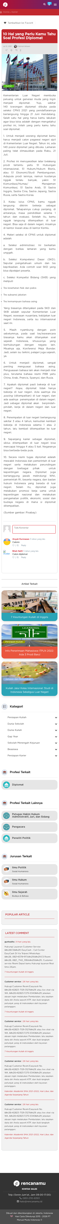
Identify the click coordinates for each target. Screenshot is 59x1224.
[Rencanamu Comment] (29, 542)
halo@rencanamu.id (31, 1201)
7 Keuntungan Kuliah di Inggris (29, 617)
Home (6, 12)
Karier (14, 12)
